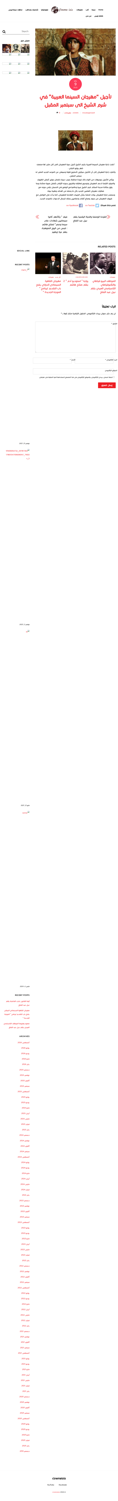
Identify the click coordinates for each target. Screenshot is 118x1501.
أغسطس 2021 (24, 1353)
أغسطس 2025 (24, 1091)
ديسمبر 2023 (24, 1200)
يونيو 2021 (25, 1364)
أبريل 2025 (25, 1113)
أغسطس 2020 (24, 1418)
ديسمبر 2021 (25, 1331)
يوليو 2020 (25, 1424)
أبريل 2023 (25, 1244)
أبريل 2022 (25, 1309)
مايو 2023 (26, 1239)
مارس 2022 (25, 1315)
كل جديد (57, 277)
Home (100, 10)
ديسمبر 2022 (24, 1266)
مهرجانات (79, 10)
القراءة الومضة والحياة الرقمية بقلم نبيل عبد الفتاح (90, 218)
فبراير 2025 (25, 1124)
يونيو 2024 (25, 1168)
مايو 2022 (26, 1304)
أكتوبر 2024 (25, 1146)
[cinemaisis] (62, 10)
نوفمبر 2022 (25, 1271)
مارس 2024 (25, 1184)
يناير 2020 (26, 1446)
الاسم (72, 360)
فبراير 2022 (25, 1320)
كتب (87, 10)
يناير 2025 (26, 1130)
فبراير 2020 (25, 1440)
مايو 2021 (26, 1369)
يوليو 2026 (25, 1048)
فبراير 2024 (25, 1190)
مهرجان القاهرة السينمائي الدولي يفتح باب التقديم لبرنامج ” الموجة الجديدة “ (17, 1014)
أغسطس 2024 (24, 1157)
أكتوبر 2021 (25, 1342)
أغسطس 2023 (24, 1222)
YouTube (51, 1485)
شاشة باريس (98, 16)
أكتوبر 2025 (25, 1080)
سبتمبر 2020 (25, 1413)
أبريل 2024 (25, 1179)
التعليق (114, 324)
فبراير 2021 (25, 1386)
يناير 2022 (26, 1326)
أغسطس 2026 (24, 1042)
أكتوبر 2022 (25, 1277)
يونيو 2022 (25, 1298)
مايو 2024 (26, 1173)
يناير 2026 (26, 1064)
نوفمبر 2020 (25, 1402)
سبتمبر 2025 (25, 1086)
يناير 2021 (26, 1391)
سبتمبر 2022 (25, 1282)
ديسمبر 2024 (24, 1135)
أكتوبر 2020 (25, 1407)
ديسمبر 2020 (24, 1397)
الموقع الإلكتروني (111, 370)
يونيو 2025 (25, 1102)
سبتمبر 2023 (25, 1217)
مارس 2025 (25, 1119)
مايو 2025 (26, 1108)
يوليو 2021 (26, 1358)
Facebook (63, 1485)
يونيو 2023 (25, 1233)
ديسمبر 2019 (25, 1451)
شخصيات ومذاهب (31, 10)
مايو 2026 (26, 1059)
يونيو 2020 (25, 1429)
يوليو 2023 (25, 1228)
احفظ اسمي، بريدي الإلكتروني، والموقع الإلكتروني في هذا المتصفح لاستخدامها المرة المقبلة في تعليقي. (75, 377)
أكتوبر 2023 (25, 1211)
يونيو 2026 (25, 1053)
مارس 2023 (25, 1249)
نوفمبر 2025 (25, 1075)
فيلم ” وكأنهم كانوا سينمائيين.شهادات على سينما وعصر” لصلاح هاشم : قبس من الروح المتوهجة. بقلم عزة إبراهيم (54, 224)
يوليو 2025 (25, 1097)
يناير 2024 (26, 1195)
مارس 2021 (25, 1380)
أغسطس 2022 (24, 1288)
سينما (94, 10)
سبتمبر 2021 (25, 1348)
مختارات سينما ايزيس (15, 10)
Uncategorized (88, 113)
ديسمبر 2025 (24, 1070)
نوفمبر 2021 (25, 1337)
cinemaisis (56, 1492)
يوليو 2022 (25, 1293)
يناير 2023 (26, 1260)
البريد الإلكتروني (111, 360)
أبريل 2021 (26, 1375)
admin (75, 113)
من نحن (88, 16)
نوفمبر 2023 (25, 1206)
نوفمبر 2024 (25, 1141)
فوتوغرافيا (44, 10)
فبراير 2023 (25, 1255)
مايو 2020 (26, 1435)
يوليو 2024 (25, 1162)
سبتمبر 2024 (25, 1151)
